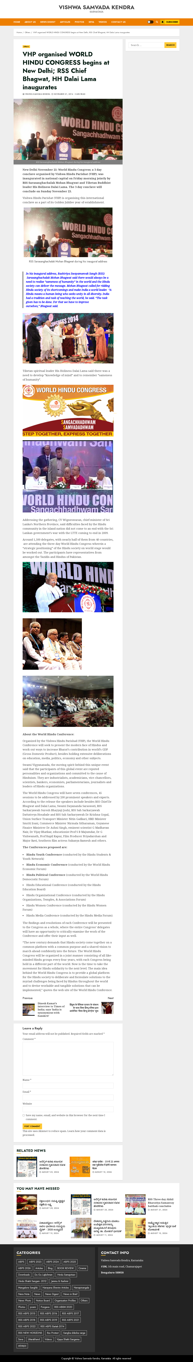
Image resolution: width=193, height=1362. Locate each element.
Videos (103, 21)
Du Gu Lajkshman (43, 1274)
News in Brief (70, 1294)
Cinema (82, 1268)
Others (26, 46)
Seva (91, 21)
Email (27, 1091)
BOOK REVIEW (65, 1268)
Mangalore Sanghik (28, 1287)
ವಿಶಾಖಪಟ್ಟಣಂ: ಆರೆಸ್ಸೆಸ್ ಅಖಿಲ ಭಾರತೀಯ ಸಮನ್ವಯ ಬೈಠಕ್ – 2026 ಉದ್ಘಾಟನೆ (27, 1228)
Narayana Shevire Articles (56, 1287)
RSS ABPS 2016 (48, 1313)
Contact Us (118, 21)
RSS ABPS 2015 (26, 1313)
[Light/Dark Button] (150, 21)
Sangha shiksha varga (74, 1333)
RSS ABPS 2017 (70, 1313)
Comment (29, 1039)
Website (27, 1103)
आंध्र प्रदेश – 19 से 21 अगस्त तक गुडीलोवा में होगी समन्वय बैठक (80, 1167)
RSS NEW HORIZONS (30, 1333)
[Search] (157, 22)
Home (17, 21)
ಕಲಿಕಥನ (22, 1346)
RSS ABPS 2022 (27, 1326)
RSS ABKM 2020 (63, 1307)
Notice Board (43, 1300)
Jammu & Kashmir (59, 1281)
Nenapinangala (81, 1287)
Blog (50, 1268)
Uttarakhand (34, 1339)
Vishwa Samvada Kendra (96, 7)
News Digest (47, 21)
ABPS (21, 1262)
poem (33, 1307)
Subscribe (172, 21)
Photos (79, 21)
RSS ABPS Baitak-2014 (52, 1326)
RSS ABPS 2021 (70, 1320)
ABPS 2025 (69, 1262)
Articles (65, 21)
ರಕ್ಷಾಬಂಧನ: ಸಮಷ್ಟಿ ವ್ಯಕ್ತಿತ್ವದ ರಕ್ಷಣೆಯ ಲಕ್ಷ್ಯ (27, 1204)
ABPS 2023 (35, 1262)
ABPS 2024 (52, 1262)
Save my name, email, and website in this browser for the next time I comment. (65, 1117)
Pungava (45, 1307)
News (37, 1294)
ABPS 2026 (24, 1268)
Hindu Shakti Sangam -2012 (32, 1281)
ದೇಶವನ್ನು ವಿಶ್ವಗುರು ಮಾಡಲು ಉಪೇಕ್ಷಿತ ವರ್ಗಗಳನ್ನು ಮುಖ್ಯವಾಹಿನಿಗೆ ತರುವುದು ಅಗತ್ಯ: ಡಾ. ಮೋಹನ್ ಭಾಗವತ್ (81, 1228)
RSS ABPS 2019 (48, 1320)
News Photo (24, 1300)
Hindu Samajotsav (66, 1274)
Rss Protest (53, 1333)
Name (27, 1080)
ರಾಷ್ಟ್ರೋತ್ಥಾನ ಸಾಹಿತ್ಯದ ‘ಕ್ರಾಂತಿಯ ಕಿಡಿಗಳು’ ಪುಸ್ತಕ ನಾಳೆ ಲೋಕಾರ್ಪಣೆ (135, 1228)
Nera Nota (23, 1294)
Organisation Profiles (65, 1300)
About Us (30, 21)
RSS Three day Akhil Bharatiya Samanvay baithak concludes (135, 1204)
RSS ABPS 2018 (26, 1320)
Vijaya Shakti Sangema (68, 1339)
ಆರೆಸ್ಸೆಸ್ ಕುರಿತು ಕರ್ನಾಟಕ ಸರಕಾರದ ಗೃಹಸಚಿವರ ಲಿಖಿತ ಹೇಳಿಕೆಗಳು (27, 1167)
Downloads (24, 1274)
